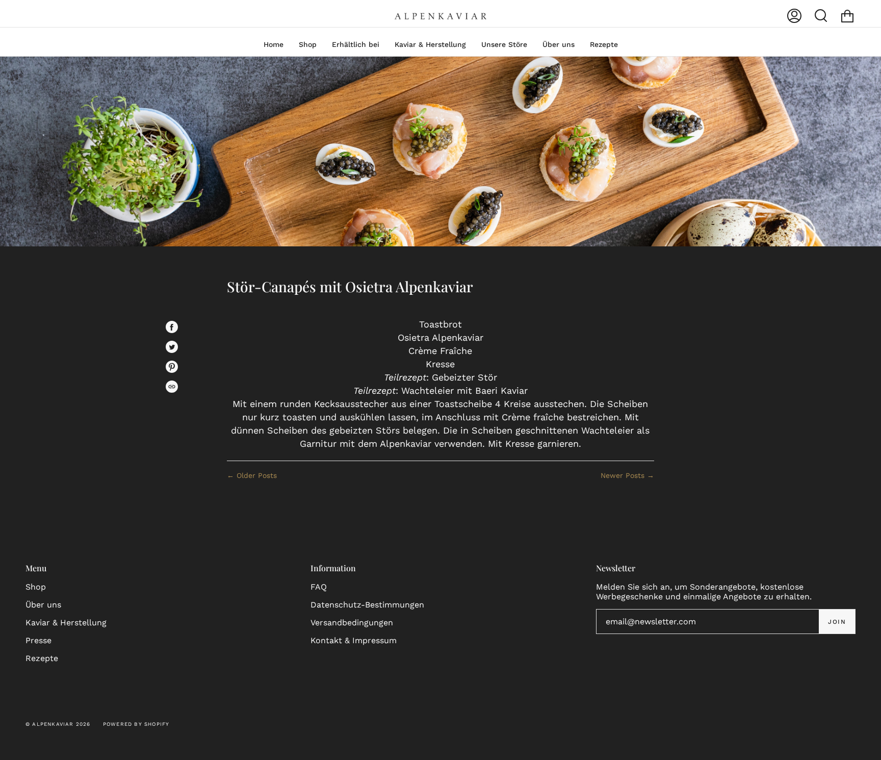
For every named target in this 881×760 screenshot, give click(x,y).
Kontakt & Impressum (353, 640)
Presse (38, 640)
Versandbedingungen (351, 622)
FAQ (318, 587)
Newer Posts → (627, 475)
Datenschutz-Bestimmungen (367, 605)
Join (837, 621)
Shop (35, 587)
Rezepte (41, 658)
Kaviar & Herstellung (66, 622)
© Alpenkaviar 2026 (58, 724)
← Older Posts (252, 475)
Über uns (43, 605)
